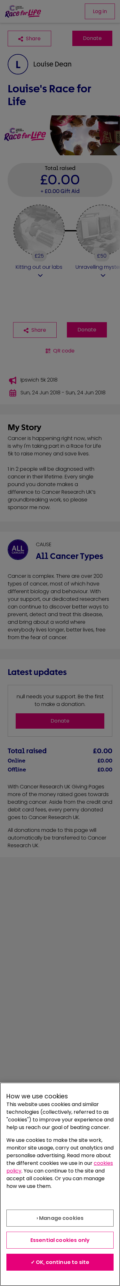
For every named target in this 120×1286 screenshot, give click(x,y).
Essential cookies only (60, 1240)
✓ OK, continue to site (60, 1262)
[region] (60, 1184)
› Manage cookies (60, 1218)
